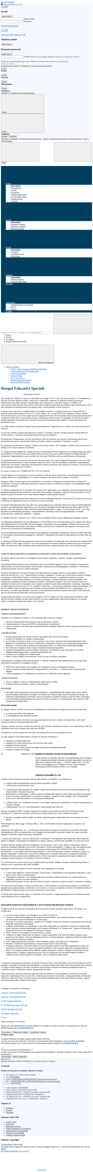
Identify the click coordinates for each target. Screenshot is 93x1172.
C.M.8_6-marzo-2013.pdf (11, 1001)
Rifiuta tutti (20, 1032)
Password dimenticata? (9, 26)
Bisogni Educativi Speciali (21, 380)
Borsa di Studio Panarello (20, 382)
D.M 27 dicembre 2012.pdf (11, 1009)
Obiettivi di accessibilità (15, 1133)
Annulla (4, 136)
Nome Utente (29, 19)
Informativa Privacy (13, 1126)
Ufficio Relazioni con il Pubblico (18, 1129)
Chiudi (4, 75)
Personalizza (6, 1032)
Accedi (4, 7)
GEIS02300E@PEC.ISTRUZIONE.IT (35, 1081)
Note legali (10, 1124)
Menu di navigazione (45, 363)
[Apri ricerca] (73, 151)
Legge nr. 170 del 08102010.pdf (13, 997)
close (4, 163)
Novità (8, 337)
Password (27, 21)
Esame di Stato (16, 376)
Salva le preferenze (20, 1057)
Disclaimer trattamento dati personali (15, 1151)
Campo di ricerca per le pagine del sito (15, 332)
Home (8, 335)
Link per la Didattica (18, 373)
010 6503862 (14, 1077)
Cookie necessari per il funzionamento (16, 1050)
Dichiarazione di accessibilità (17, 1131)
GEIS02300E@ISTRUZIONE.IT (34, 1079)
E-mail (26, 57)
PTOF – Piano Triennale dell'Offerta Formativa (29, 369)
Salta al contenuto (8, 2)
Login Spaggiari (63, 61)
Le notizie (9, 339)
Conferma (13, 136)
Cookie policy (11, 1122)
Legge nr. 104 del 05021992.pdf (13, 993)
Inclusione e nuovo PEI (10, 1013)
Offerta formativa (12, 367)
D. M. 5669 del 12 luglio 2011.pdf (14, 1005)
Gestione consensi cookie (15, 1135)
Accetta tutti (38, 1032)
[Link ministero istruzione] (11, 4)
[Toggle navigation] (20, 151)
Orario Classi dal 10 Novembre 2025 (25, 371)
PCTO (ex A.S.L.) (18, 378)
